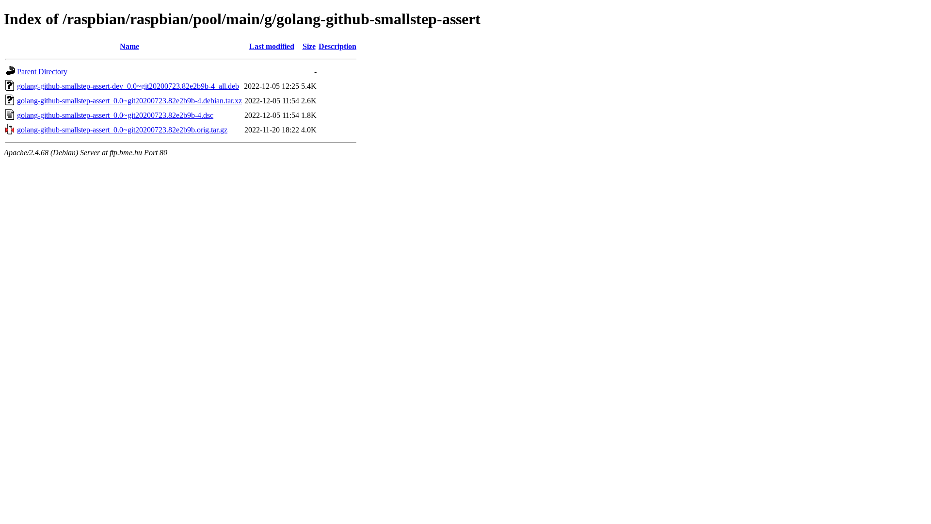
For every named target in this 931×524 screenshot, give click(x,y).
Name (129, 46)
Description (337, 46)
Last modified (271, 46)
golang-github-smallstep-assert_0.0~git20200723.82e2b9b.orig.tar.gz (122, 130)
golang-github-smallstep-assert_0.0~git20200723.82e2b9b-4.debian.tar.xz (129, 101)
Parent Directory (42, 71)
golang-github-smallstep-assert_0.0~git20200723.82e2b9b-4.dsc (115, 115)
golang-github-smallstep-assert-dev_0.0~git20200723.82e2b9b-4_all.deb (128, 86)
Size (309, 46)
